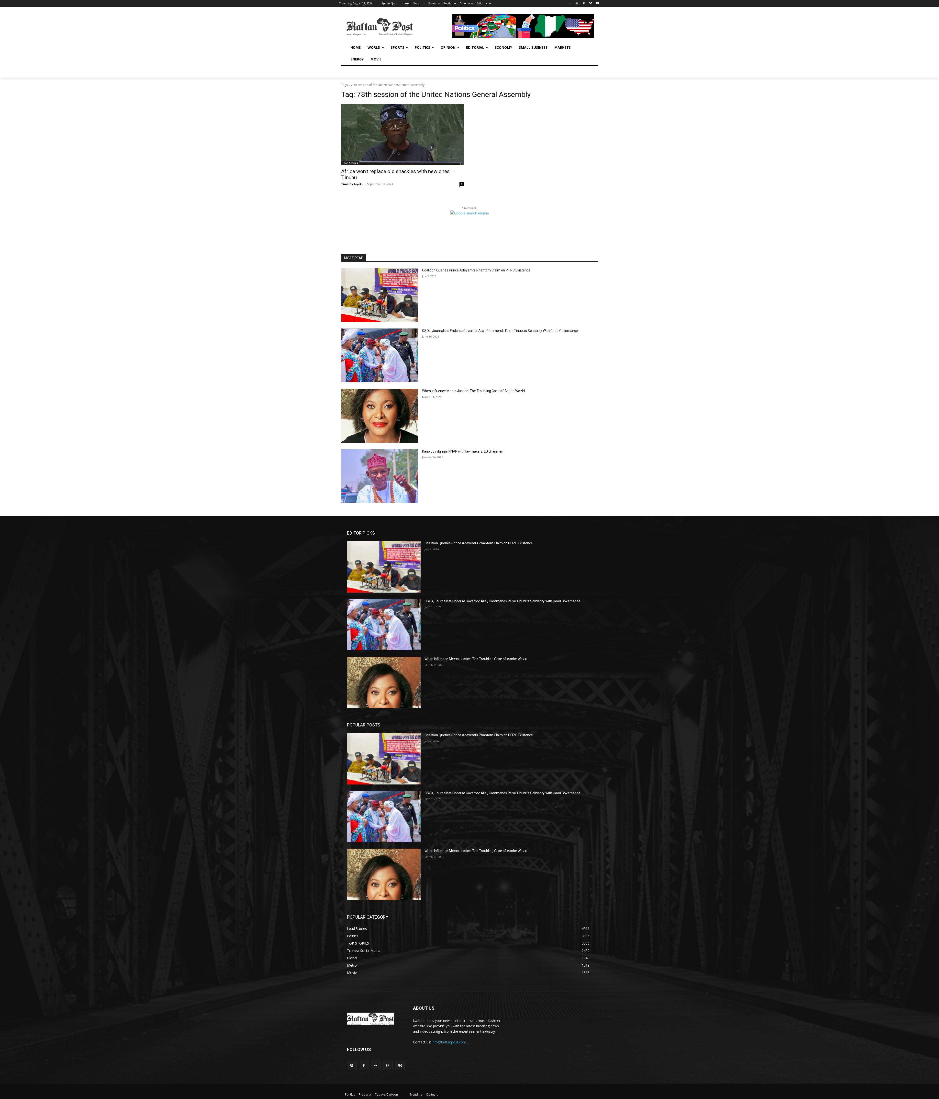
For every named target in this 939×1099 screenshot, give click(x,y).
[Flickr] (375, 1065)
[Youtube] (597, 3)
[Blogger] (352, 1065)
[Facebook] (570, 3)
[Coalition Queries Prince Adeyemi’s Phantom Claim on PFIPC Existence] (379, 295)
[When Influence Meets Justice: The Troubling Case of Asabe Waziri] (379, 416)
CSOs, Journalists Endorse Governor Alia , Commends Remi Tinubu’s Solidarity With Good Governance (500, 331)
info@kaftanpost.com (449, 1042)
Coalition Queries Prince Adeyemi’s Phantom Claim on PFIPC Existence (476, 270)
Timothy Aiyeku (352, 184)
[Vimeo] (590, 3)
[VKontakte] (400, 1065)
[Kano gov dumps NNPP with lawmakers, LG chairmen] (379, 476)
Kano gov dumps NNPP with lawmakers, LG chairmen (462, 451)
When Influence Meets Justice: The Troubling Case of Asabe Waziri (473, 391)
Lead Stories (350, 163)
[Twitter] (584, 3)
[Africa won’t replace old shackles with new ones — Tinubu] (402, 134)
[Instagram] (577, 3)
